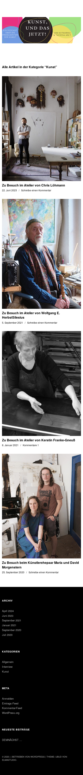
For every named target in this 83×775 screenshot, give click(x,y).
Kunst (5, 671)
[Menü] (7, 5)
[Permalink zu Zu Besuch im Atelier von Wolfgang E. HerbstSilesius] (41, 307)
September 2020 (11, 630)
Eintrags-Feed (10, 703)
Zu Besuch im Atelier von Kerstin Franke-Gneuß (38, 440)
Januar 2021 (9, 625)
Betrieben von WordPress (28, 756)
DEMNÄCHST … (12, 740)
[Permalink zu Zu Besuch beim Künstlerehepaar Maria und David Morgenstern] (41, 557)
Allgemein (7, 662)
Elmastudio (9, 759)
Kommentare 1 (31, 445)
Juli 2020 (7, 635)
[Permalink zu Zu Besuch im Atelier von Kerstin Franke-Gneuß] (41, 434)
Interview (7, 667)
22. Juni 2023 (9, 190)
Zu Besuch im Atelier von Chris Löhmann (33, 185)
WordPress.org (10, 713)
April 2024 (8, 611)
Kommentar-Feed (12, 708)
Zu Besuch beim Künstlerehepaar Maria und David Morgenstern (40, 564)
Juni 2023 (7, 616)
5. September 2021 (12, 322)
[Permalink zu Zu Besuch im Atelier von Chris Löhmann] (41, 179)
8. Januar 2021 (10, 445)
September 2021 (11, 620)
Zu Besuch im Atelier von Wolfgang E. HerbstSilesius (31, 315)
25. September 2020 (13, 572)
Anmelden (8, 698)
